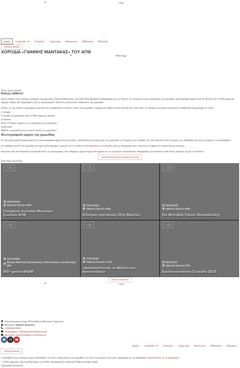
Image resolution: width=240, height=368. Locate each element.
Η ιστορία (5, 112)
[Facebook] (4, 340)
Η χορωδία (20, 41)
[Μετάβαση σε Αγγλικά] (103, 41)
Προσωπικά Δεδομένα (12, 365)
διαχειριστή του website (100, 145)
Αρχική (7, 41)
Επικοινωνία (71, 41)
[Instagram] (10, 340)
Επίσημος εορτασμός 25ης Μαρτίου (111, 214)
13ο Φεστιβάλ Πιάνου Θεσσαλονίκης (191, 214)
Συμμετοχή (55, 41)
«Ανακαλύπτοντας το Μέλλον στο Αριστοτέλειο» (109, 269)
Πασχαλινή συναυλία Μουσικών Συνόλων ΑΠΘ (28, 212)
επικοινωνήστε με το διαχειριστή (163, 357)
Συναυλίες (39, 41)
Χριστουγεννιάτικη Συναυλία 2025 (189, 271)
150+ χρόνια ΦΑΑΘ (18, 271)
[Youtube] (17, 340)
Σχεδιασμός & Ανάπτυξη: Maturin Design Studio (74, 361)
